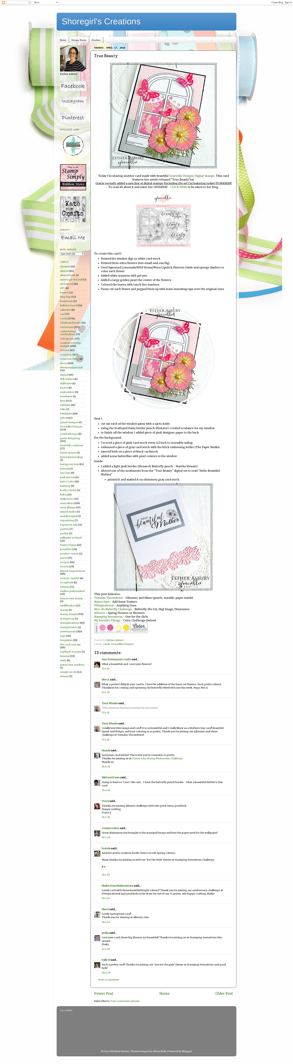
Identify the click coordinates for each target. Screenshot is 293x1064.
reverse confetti (70, 578)
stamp (64, 609)
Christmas (66, 327)
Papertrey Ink (68, 524)
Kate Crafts (67, 481)
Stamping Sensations (108, 616)
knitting (65, 485)
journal (64, 468)
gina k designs (69, 422)
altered (64, 270)
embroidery (67, 392)
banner (64, 292)
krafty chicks (68, 490)
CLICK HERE (178, 187)
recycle (64, 566)
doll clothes (67, 379)
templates (66, 640)
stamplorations (70, 622)
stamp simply (68, 614)
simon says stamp (71, 598)
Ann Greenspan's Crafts (116, 659)
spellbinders (67, 605)
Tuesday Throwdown (108, 597)
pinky (105, 932)
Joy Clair (65, 472)
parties (64, 529)
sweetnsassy (68, 631)
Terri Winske (110, 703)
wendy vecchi (68, 672)
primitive (66, 549)
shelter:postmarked (72, 591)
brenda (106, 848)
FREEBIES (66, 413)
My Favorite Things (107, 620)
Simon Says (102, 601)
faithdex (65, 405)
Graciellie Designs (122, 644)
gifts (63, 417)
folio (63, 409)
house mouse (68, 452)
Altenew (65, 266)
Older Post (224, 993)
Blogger (187, 1051)
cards (106, 644)
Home (63, 40)
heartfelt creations (71, 445)
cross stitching (69, 358)
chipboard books (70, 322)
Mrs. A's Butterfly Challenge (113, 609)
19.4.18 (106, 874)
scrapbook (66, 582)
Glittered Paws (111, 777)
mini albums (68, 507)
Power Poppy (68, 545)
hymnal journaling (71, 457)
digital (64, 374)
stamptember (68, 627)
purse (63, 557)
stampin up (67, 618)
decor (63, 363)
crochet (65, 350)
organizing (67, 520)
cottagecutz (67, 338)
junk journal (67, 477)
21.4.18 (106, 948)
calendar (65, 309)
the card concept (70, 644)
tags (63, 635)
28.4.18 (106, 972)
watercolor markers (72, 664)
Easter (64, 387)
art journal (66, 283)
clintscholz (159, 1051)
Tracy (105, 801)
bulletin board (68, 305)
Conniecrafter (110, 828)
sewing (64, 586)
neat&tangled (68, 516)
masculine (66, 503)
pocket (64, 533)
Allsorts (99, 613)
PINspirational (104, 605)
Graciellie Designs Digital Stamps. (192, 175)
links (63, 494)
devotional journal (71, 367)
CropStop (66, 354)
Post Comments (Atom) (124, 1001)
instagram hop (69, 464)
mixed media (68, 511)
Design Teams (79, 40)
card (63, 314)
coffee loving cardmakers (68, 333)
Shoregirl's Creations (101, 21)
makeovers (67, 498)
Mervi (105, 909)
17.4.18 (105, 668)
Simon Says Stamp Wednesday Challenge (157, 758)
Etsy (62, 400)
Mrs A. (106, 679)
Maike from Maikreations (117, 885)
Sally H (106, 959)
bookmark (66, 301)
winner (64, 676)
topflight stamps (70, 651)
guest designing (70, 438)
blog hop (65, 296)
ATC (62, 288)
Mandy (106, 750)
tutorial (64, 656)
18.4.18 (106, 766)
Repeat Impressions (72, 570)
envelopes (66, 396)
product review (69, 553)
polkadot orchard (71, 537)
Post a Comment (108, 979)
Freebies (96, 40)
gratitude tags (69, 433)
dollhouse (66, 383)
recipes (64, 562)
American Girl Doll (71, 279)
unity (63, 660)
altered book (67, 275)
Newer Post (103, 993)
